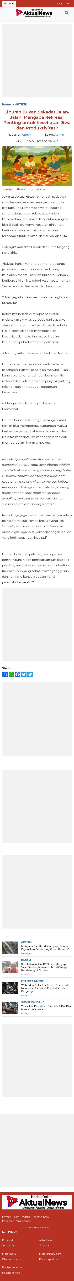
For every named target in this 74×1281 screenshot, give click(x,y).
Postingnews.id (11, 1272)
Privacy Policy (10, 1216)
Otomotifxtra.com (13, 1259)
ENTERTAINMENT (32, 981)
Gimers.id (44, 1245)
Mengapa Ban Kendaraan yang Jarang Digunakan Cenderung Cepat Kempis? (45, 948)
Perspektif (8, 1240)
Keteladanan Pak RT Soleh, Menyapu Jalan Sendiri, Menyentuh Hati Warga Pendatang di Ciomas (44, 967)
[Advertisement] (37, 60)
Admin (26, 134)
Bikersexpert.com (49, 1259)
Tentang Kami (40, 1216)
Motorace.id (9, 1253)
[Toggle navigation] (4, 13)
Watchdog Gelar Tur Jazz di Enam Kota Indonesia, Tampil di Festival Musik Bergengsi (45, 988)
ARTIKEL (21, 104)
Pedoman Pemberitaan (16, 1221)
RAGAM (26, 960)
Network (9, 3)
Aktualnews (46, 1240)
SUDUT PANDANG (32, 1002)
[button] (66, 13)
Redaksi (25, 1216)
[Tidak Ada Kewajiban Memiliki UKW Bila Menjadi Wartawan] (10, 1008)
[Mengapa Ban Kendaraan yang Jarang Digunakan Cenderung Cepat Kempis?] (10, 948)
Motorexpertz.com (50, 1253)
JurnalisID (8, 1245)
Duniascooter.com (13, 1267)
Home (6, 104)
